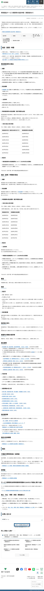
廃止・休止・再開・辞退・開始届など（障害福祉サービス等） (21, 507)
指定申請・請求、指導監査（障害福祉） (24, 6)
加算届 (14, 35)
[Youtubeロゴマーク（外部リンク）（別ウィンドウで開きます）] (29, 569)
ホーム (2, 6)
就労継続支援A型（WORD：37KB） (10, 398)
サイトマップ (34, 581)
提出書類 (20, 191)
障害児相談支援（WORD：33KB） (9, 410)
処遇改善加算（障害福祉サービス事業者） (33, 545)
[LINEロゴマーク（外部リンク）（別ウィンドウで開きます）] (33, 569)
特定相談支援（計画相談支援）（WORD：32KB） (13, 405)
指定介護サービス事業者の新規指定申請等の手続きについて (15, 59)
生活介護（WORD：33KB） (8, 394)
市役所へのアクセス (31, 576)
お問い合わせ (40, 578)
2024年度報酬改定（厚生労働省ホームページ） (13, 423)
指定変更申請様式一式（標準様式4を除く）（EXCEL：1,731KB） (17, 367)
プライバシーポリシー (35, 586)
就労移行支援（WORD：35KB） (9, 396)
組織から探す (40, 576)
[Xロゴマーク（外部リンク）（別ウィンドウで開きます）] (17, 569)
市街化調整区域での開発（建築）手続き (11, 433)
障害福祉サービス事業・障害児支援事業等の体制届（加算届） (15, 465)
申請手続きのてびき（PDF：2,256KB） (10, 53)
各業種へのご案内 (10, 6)
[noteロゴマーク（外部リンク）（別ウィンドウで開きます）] (37, 569)
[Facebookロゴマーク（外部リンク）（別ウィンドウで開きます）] (21, 569)
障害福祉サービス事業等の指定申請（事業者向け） (33, 541)
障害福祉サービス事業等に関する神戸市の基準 (12, 427)
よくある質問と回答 (31, 578)
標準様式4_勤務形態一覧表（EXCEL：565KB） (13, 361)
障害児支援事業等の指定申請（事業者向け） (12, 32)
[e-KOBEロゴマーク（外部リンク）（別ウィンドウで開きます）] (37, 573)
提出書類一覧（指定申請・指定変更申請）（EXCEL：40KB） (15, 347)
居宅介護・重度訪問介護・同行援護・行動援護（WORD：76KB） (16, 391)
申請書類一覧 (5, 89)
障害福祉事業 (16, 6)
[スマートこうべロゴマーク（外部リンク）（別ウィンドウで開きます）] (41, 569)
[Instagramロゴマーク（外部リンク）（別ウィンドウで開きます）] (25, 569)
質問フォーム (6, 519)
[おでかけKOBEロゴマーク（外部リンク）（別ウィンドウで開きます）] (41, 572)
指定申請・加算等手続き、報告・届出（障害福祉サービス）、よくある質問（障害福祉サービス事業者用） (22, 536)
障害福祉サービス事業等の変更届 (9, 478)
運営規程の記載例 (16, 40)
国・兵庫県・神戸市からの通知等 (10, 420)
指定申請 (4, 35)
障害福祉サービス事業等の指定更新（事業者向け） (13, 444)
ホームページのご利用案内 (36, 584)
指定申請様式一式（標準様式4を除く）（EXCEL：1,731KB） (16, 358)
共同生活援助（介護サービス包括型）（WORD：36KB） (14, 403)
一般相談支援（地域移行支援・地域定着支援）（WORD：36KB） (16, 408)
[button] (28, 2)
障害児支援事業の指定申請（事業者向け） (11, 545)
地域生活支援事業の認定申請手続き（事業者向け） (11, 541)
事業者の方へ (6, 6)
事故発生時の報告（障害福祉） (32, 549)
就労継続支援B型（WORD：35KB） (10, 401)
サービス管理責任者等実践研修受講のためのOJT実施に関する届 (6, 40)
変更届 (24, 35)
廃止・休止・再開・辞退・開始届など (36, 36)
